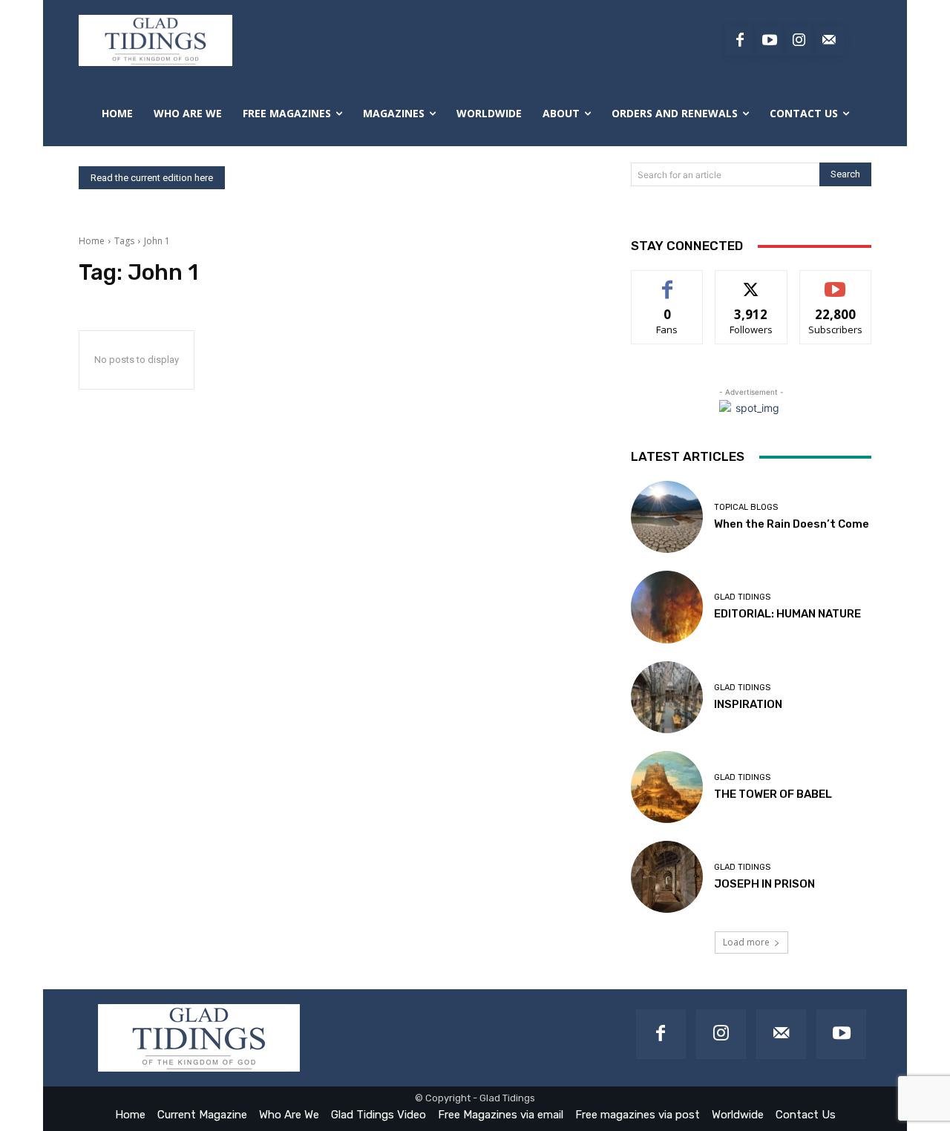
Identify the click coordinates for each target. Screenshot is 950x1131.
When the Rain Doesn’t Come (791, 524)
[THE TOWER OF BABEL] (667, 787)
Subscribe (836, 281)
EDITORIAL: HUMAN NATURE (787, 613)
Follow (751, 281)
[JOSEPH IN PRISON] (667, 877)
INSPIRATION (748, 704)
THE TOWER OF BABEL (773, 794)
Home (92, 241)
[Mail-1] (829, 41)
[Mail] (781, 1034)
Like (667, 281)
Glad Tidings (742, 597)
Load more (746, 942)
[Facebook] (740, 41)
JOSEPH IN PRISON (764, 884)
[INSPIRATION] (667, 697)
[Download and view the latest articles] (155, 40)
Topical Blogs (746, 507)
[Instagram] (799, 41)
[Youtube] (769, 41)
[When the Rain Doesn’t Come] (667, 517)
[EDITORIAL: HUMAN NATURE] (667, 607)
